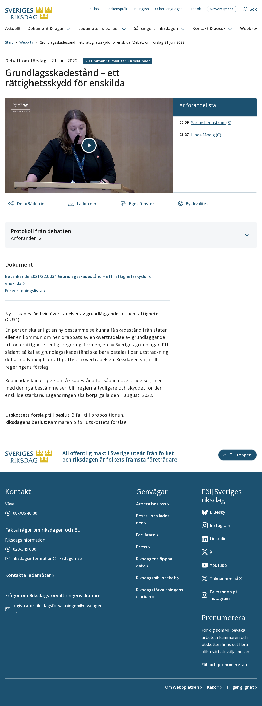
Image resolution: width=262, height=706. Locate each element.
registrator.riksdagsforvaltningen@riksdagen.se (58, 609)
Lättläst (94, 8)
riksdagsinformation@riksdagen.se (47, 558)
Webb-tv (26, 42)
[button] (49, 28)
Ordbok (195, 8)
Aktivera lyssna (222, 9)
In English (141, 8)
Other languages (168, 8)
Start (9, 42)
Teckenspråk (116, 8)
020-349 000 (24, 549)
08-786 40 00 (25, 513)
